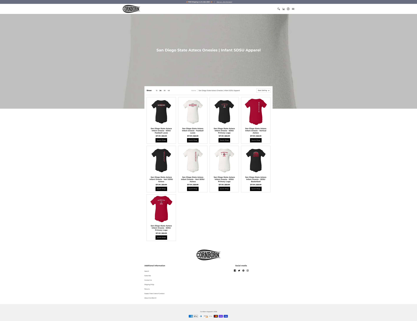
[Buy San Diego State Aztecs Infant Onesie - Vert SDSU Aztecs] (161, 160)
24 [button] (160, 90)
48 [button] (169, 90)
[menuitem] (278, 9)
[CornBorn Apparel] (131, 9)
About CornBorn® (150, 298)
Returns (147, 289)
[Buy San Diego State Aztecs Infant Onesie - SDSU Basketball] (255, 160)
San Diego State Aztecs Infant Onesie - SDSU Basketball (255, 179)
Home (193, 90)
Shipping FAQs (149, 284)
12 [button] (156, 90)
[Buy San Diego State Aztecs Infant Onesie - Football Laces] (192, 111)
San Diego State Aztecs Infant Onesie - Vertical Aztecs (255, 130)
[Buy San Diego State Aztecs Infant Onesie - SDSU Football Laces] (161, 111)
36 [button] (164, 90)
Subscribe (147, 275)
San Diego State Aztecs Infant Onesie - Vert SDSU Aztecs (161, 179)
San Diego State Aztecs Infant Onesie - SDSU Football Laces (161, 130)
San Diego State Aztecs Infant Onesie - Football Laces (193, 130)
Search (146, 271)
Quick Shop (161, 140)
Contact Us (148, 280)
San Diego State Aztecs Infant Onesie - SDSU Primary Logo (224, 130)
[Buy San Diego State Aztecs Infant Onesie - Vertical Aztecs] (255, 111)
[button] (278, 9)
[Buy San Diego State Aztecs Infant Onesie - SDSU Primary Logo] (224, 111)
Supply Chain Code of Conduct (154, 293)
